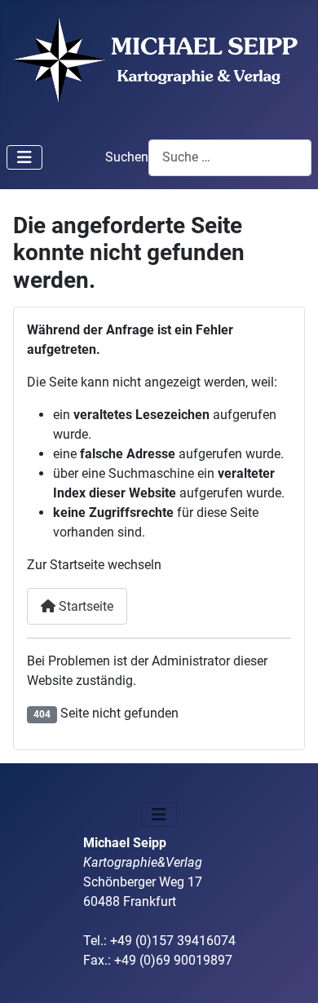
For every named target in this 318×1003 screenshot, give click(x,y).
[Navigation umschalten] (24, 157)
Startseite (84, 606)
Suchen (126, 157)
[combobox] (229, 157)
